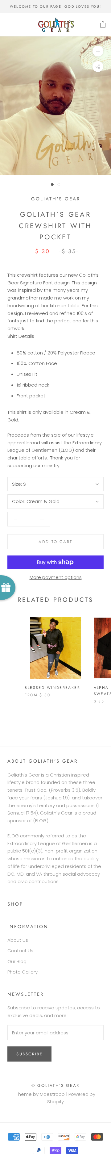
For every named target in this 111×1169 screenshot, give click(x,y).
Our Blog (17, 961)
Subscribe (29, 1054)
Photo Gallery (22, 972)
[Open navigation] (9, 24)
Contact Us (20, 950)
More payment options (56, 577)
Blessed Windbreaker (52, 687)
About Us (17, 940)
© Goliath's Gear (55, 1085)
